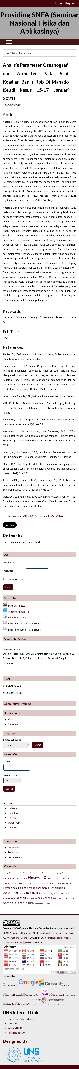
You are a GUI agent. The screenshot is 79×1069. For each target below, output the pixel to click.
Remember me (16, 579)
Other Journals (16, 822)
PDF (6, 337)
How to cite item (17, 617)
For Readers (14, 847)
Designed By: (15, 1041)
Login (58, 3)
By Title (12, 818)
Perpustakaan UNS (17, 1032)
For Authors (14, 852)
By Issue (12, 808)
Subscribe (13, 724)
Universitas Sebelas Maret (21, 1018)
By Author (13, 813)
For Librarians (15, 857)
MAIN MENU (9, 42)
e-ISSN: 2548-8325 (12, 942)
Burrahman (25, 52)
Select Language (12, 739)
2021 (14, 52)
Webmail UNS (15, 1028)
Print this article (16, 605)
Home (6, 52)
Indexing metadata (18, 611)
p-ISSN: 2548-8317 (33, 942)
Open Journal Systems (17, 703)
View (10, 719)
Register (70, 3)
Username (8, 561)
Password (8, 570)
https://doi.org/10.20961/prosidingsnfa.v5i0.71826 (35, 516)
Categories (14, 827)
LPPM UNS (13, 1023)
